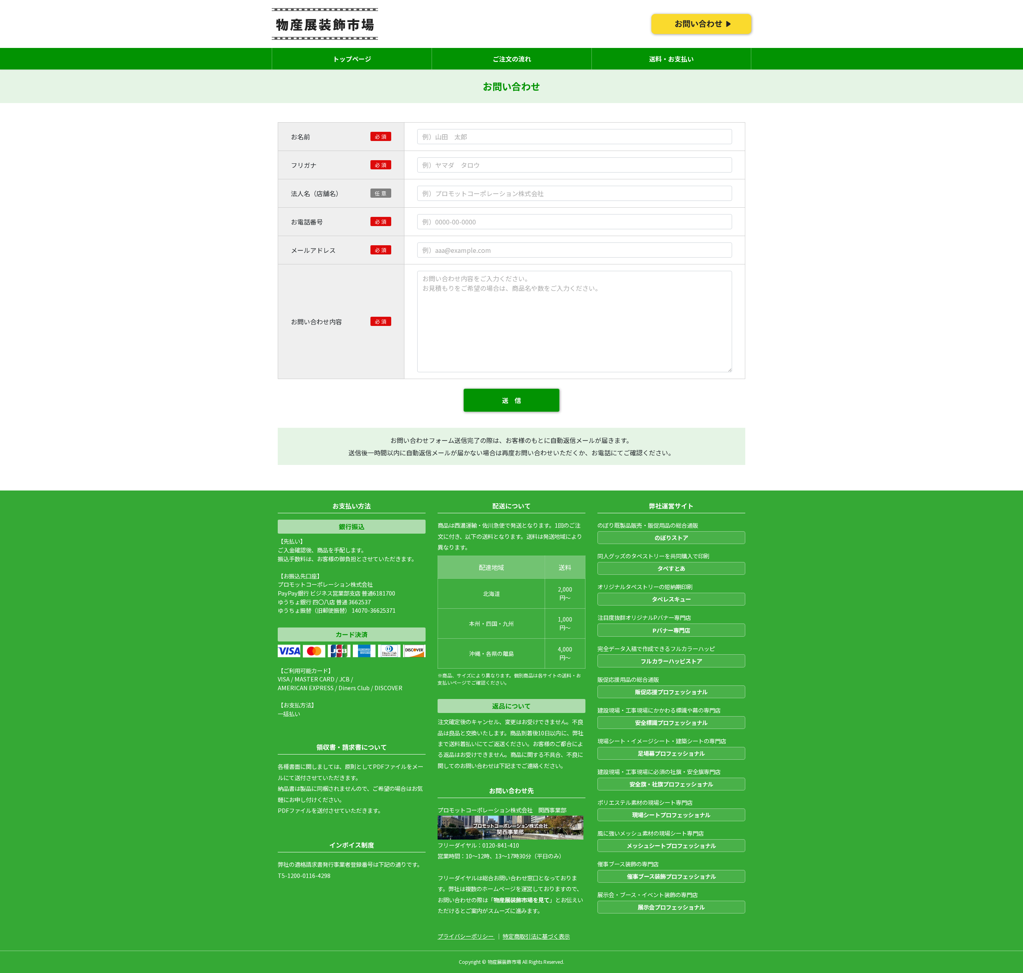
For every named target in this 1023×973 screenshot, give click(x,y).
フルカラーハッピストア (671, 661)
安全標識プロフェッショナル (671, 722)
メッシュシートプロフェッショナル (671, 845)
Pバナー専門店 (671, 630)
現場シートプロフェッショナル (671, 814)
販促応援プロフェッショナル (671, 691)
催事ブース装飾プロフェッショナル (671, 876)
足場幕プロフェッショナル (671, 753)
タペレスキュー (671, 599)
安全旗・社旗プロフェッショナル (671, 784)
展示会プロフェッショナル (671, 907)
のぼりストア (671, 537)
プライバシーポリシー (466, 936)
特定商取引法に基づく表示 (536, 936)
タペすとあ (671, 568)
